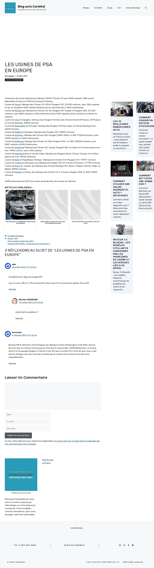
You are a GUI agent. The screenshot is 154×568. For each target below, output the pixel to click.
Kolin (17, 160)
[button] (146, 7)
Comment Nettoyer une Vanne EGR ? (146, 179)
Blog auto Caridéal (31, 6)
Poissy (18, 104)
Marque (86, 8)
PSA (16, 238)
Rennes (18, 110)
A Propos (46, 463)
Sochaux (19, 135)
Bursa (17, 166)
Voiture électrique (133, 8)
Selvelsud (19, 153)
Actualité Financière (14, 80)
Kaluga (18, 172)
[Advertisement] (77, 34)
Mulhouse (19, 141)
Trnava (18, 163)
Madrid (18, 132)
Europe (10, 238)
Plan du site (47, 460)
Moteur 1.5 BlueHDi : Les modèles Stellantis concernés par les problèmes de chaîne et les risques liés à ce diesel (121, 254)
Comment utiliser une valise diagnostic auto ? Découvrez (121, 188)
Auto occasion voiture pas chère (21, 241)
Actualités (98, 8)
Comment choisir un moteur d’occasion (146, 121)
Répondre (12, 289)
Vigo (17, 120)
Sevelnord (19, 147)
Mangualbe (20, 126)
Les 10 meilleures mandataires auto (122, 125)
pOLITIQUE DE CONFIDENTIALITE (102, 562)
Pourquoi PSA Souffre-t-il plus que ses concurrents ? (29, 244)
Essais (109, 8)
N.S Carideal (9, 76)
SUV (119, 8)
